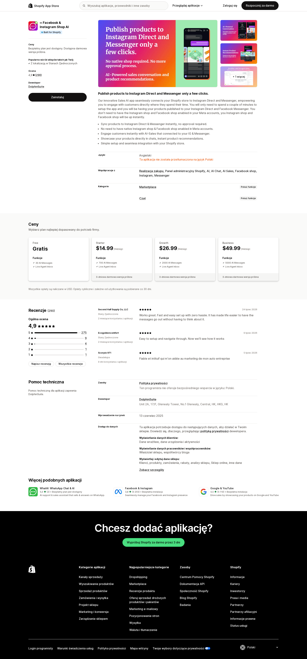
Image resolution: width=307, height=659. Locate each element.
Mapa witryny (139, 648)
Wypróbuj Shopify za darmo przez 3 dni (153, 542)
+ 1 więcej (239, 76)
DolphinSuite (36, 86)
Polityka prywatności (153, 383)
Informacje (237, 577)
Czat (142, 198)
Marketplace (147, 187)
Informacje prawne (242, 618)
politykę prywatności (214, 431)
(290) (38, 75)
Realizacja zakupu (151, 171)
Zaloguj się (230, 5)
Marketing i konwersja (94, 612)
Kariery (235, 584)
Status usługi (238, 625)
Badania (185, 605)
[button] (68, 492)
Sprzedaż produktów (93, 591)
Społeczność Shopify (194, 591)
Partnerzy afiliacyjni (243, 612)
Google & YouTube (222, 488)
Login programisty (40, 648)
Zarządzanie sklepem (93, 618)
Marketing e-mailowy (143, 609)
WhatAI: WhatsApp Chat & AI (57, 488)
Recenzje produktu (142, 591)
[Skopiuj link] (130, 309)
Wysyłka (135, 623)
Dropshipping (138, 577)
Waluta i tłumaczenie (143, 630)
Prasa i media (239, 598)
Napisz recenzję (41, 363)
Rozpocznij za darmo (260, 5)
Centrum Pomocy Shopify (197, 577)
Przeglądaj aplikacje (186, 5)
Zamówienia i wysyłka (93, 598)
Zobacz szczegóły (151, 470)
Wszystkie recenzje (70, 363)
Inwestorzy (237, 591)
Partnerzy (237, 605)
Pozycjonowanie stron (144, 616)
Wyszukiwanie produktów (96, 584)
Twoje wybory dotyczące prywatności (178, 648)
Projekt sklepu (88, 605)
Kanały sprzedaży (91, 577)
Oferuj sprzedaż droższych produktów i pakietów (147, 600)
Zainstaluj (57, 97)
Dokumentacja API (192, 584)
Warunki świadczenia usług (75, 648)
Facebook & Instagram (139, 488)
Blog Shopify (188, 598)
